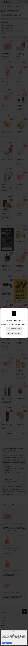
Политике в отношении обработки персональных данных (11, 639)
